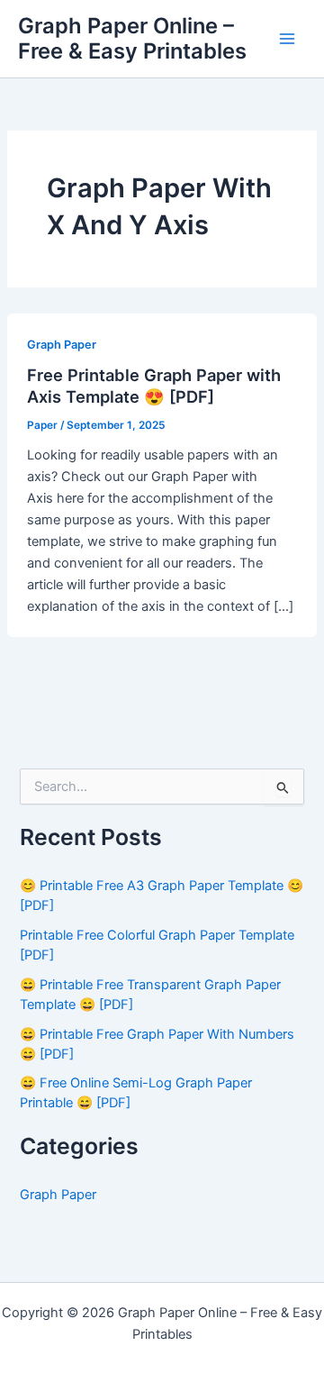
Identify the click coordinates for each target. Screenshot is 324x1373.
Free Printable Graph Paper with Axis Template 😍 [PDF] (154, 385)
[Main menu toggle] (287, 39)
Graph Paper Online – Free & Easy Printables (132, 38)
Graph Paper (61, 344)
